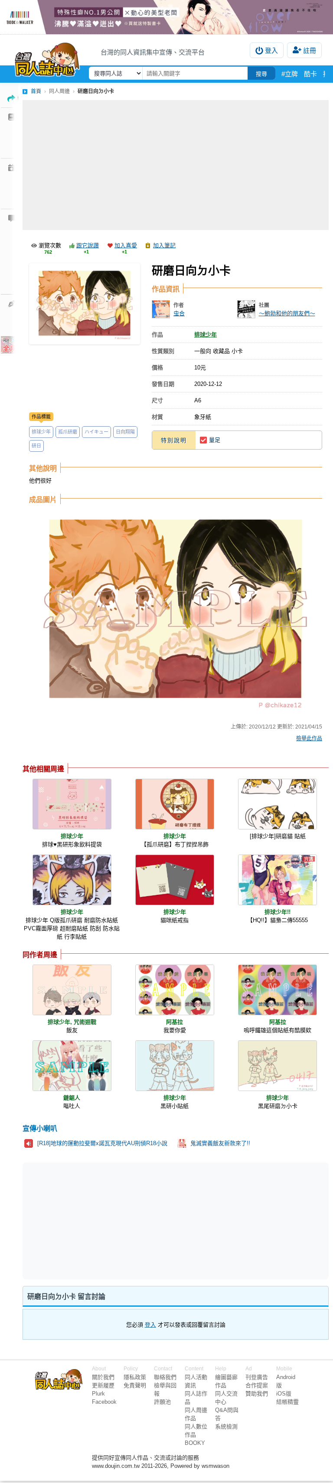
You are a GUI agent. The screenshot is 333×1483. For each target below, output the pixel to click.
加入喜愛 (125, 245)
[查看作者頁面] (161, 309)
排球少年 (41, 431)
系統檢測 (226, 1426)
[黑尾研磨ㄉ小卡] (277, 1065)
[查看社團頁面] (246, 309)
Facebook (104, 1402)
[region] (108, 1220)
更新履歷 (103, 1385)
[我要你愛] (174, 990)
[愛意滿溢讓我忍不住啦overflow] (166, 17)
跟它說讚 (87, 245)
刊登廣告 (256, 1377)
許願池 (162, 1402)
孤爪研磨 (67, 431)
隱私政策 (135, 1377)
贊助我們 (256, 1393)
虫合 (179, 313)
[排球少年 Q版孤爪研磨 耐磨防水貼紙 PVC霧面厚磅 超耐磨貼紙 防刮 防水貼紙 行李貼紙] (72, 880)
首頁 (36, 91)
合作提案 (256, 1385)
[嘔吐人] (72, 1065)
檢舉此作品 (309, 738)
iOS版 (283, 1393)
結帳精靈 (287, 1402)
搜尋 (261, 74)
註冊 (309, 50)
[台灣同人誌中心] (47, 57)
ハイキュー (96, 431)
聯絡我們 (165, 1377)
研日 (36, 445)
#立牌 (289, 74)
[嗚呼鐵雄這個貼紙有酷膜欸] (277, 990)
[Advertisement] (175, 165)
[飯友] (72, 990)
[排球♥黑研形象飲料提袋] (72, 804)
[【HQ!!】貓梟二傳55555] (277, 880)
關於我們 (103, 1377)
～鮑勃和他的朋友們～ (287, 313)
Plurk (98, 1393)
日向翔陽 (125, 431)
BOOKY (195, 1443)
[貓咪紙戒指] (174, 880)
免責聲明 (135, 1385)
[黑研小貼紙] (174, 1065)
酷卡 (310, 74)
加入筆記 (164, 245)
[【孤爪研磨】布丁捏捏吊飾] (174, 804)
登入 (271, 50)
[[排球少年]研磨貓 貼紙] (277, 804)
